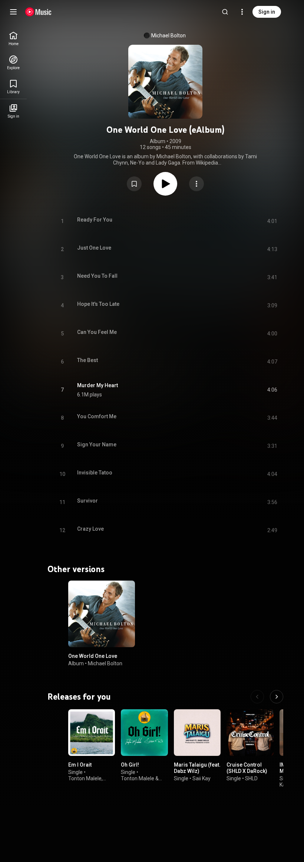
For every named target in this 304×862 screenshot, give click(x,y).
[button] (134, 183)
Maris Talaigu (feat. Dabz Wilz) (197, 768)
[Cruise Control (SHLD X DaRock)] (250, 732)
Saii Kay (201, 778)
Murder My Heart (97, 385)
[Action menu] (196, 183)
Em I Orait (80, 765)
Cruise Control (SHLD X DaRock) (247, 768)
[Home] (38, 11)
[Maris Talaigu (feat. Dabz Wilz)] (197, 732)
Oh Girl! (130, 765)
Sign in (266, 12)
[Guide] (13, 11)
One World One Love (92, 656)
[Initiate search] (225, 12)
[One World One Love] (101, 614)
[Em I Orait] (91, 732)
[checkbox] (272, 390)
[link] (13, 39)
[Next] (276, 696)
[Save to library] (134, 183)
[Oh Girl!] (144, 732)
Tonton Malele (85, 778)
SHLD (251, 778)
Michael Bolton (168, 35)
